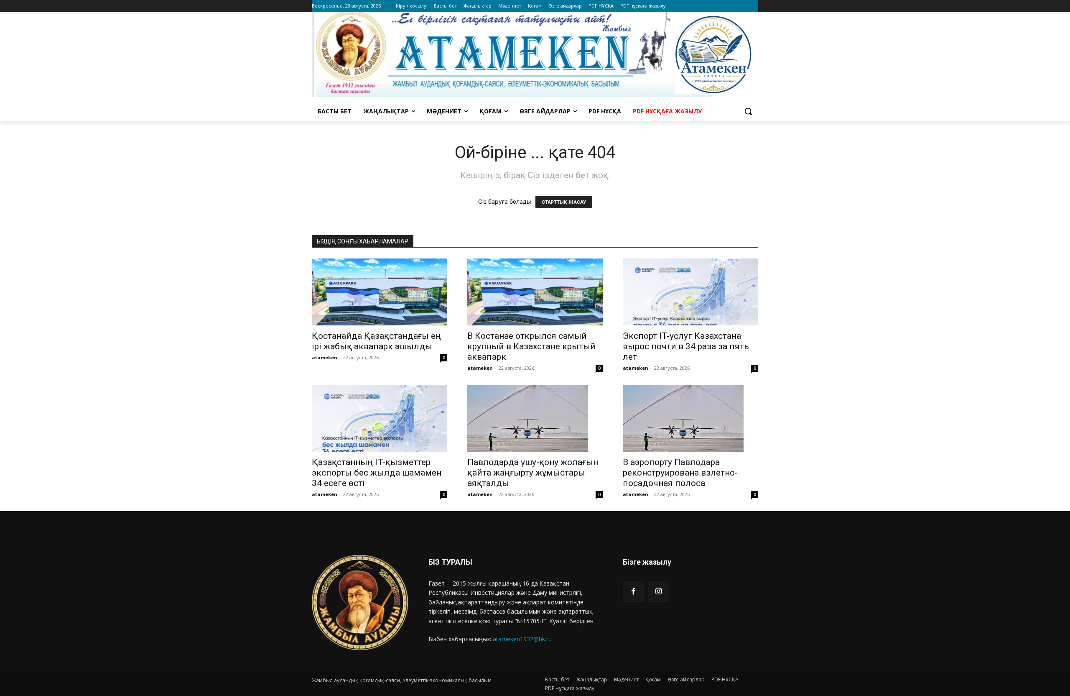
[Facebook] (633, 591)
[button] (748, 111)
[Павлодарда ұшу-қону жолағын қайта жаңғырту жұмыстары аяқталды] (535, 418)
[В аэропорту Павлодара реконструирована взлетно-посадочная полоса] (690, 418)
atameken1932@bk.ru (522, 639)
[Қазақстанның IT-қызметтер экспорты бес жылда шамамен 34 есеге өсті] (379, 418)
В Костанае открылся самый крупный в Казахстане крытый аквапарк (531, 346)
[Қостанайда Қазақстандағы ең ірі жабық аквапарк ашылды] (379, 291)
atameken (324, 357)
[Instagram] (658, 591)
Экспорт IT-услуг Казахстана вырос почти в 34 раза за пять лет (686, 346)
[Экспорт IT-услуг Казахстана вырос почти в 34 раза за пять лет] (690, 291)
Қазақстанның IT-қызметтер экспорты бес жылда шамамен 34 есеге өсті (376, 472)
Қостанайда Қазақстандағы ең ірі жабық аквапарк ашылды (376, 341)
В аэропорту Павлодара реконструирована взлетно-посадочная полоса (680, 472)
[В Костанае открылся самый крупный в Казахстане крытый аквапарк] (535, 291)
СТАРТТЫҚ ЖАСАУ (564, 202)
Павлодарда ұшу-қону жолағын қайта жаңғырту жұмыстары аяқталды (532, 472)
